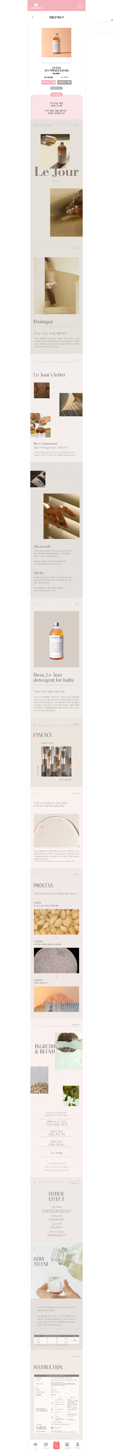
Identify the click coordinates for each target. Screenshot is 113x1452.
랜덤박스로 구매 (48, 82)
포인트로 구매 (64, 82)
